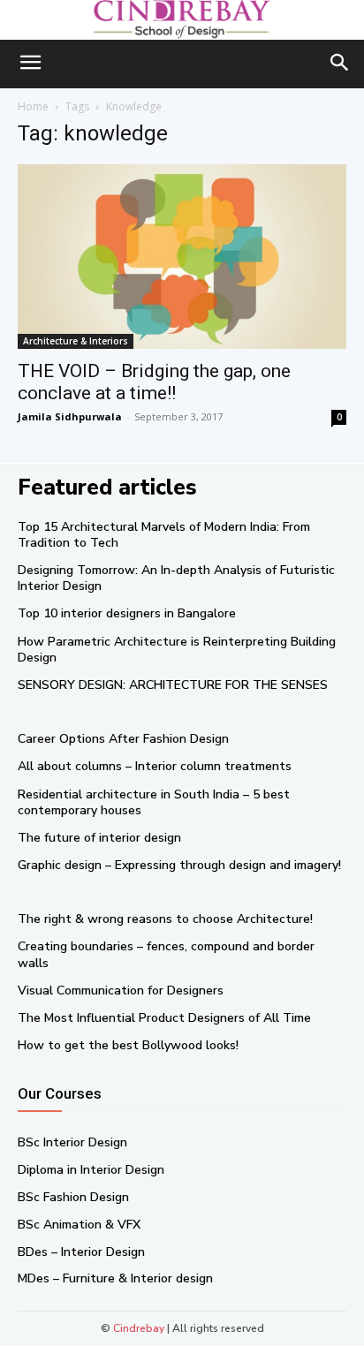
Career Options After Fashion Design (123, 738)
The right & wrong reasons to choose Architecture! (165, 919)
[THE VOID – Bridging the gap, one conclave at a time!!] (182, 256)
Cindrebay (138, 1328)
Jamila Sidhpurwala (70, 416)
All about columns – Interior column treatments (155, 766)
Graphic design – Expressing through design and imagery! (179, 865)
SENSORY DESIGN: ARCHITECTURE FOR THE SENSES (173, 685)
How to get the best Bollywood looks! (128, 1045)
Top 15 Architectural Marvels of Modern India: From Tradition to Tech (164, 534)
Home (33, 106)
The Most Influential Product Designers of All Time (164, 1018)
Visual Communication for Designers (121, 990)
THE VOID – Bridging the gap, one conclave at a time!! (154, 382)
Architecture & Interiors (75, 341)
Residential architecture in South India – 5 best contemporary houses (154, 802)
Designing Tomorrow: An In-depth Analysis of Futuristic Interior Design (176, 578)
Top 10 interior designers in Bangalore (127, 613)
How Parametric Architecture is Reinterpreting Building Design (177, 649)
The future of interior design (99, 837)
